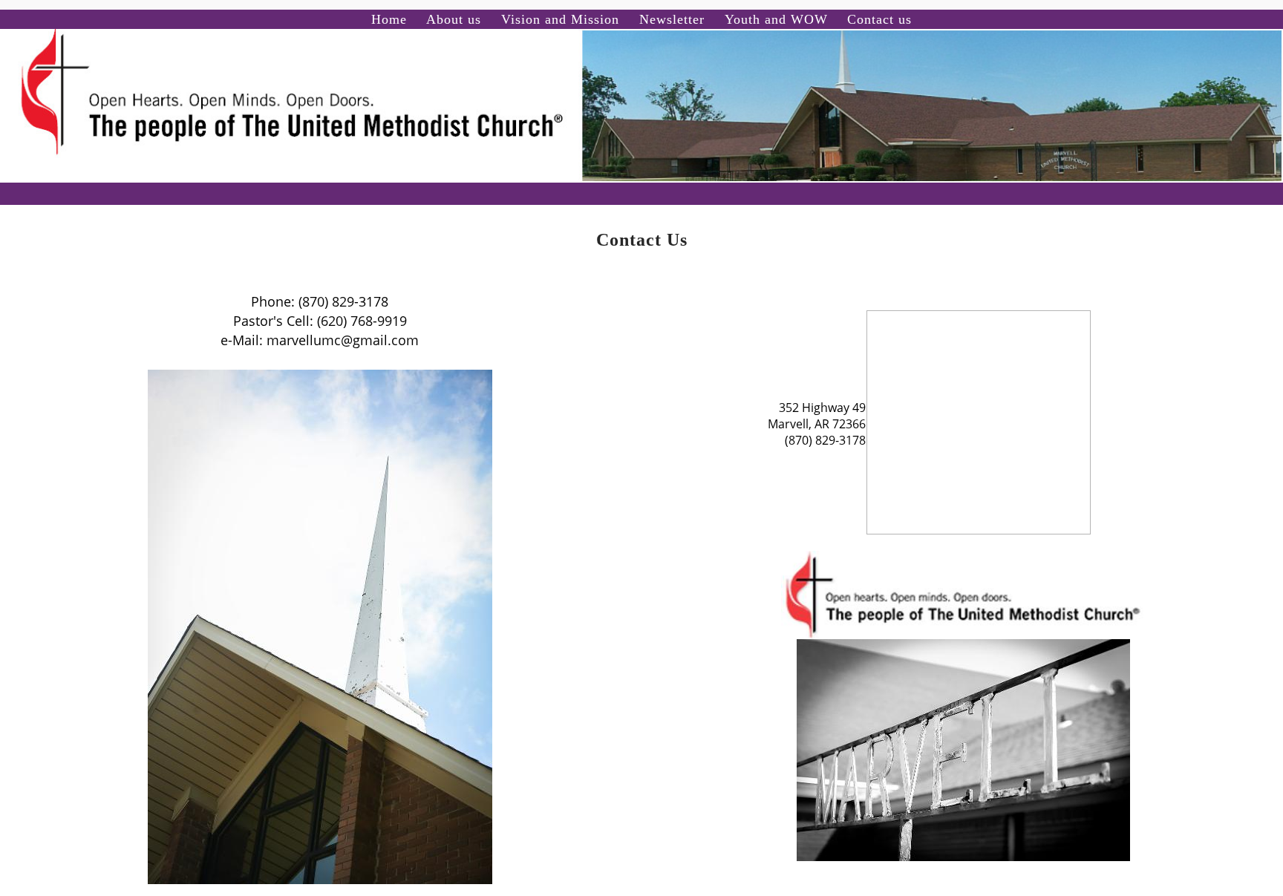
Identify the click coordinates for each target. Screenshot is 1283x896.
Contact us (879, 19)
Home (389, 19)
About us (453, 19)
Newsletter (672, 19)
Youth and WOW (776, 19)
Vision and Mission (560, 19)
